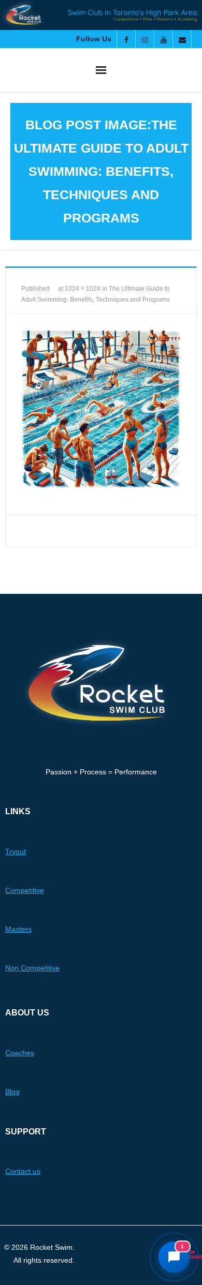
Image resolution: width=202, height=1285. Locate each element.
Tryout (15, 851)
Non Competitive (32, 968)
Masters (18, 929)
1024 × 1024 (82, 288)
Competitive (24, 890)
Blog (12, 1091)
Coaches (19, 1053)
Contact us (22, 1171)
